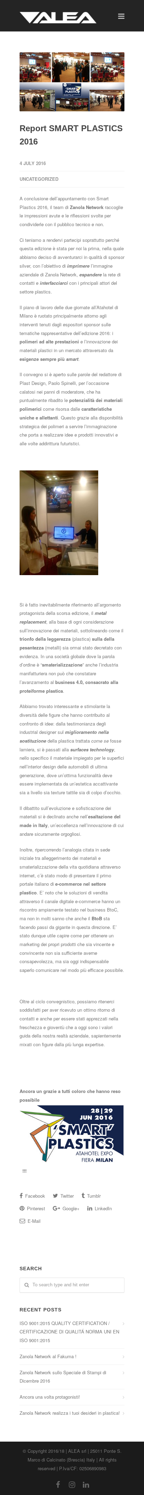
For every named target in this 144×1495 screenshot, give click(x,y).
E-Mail (33, 1221)
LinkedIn (102, 1208)
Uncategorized (39, 179)
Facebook (34, 1195)
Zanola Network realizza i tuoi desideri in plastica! (70, 1413)
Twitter (66, 1195)
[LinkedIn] (86, 1484)
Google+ (70, 1208)
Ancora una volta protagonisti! (50, 1396)
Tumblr (93, 1195)
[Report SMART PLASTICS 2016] (72, 81)
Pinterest (35, 1208)
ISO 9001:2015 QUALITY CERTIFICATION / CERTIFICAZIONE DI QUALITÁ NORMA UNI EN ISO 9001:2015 (69, 1332)
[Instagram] (72, 1484)
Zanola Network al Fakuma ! (48, 1356)
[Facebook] (58, 1484)
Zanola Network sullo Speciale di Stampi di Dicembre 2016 (63, 1376)
